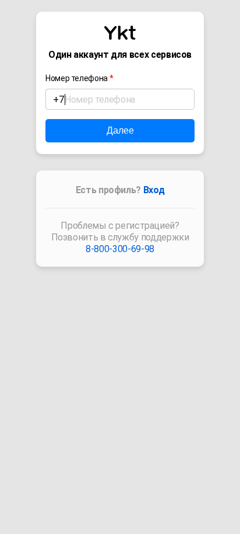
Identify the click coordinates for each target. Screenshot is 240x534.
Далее (120, 130)
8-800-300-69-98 (120, 248)
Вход (154, 190)
